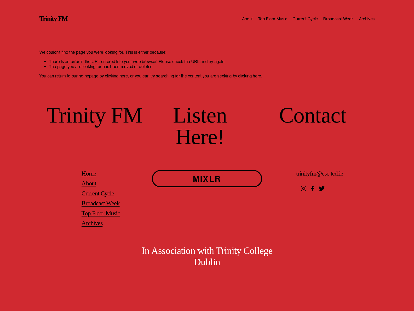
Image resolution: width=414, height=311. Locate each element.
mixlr (207, 178)
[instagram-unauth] (303, 188)
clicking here (116, 76)
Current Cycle (305, 19)
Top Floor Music (272, 19)
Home (88, 173)
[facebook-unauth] (313, 188)
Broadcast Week (338, 19)
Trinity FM (53, 18)
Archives (367, 19)
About (247, 19)
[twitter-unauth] (322, 188)
